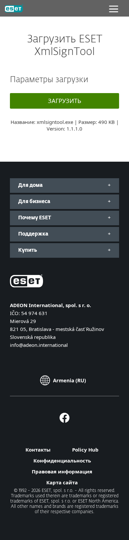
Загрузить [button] (64, 101)
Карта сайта (62, 482)
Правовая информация (62, 471)
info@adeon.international (39, 345)
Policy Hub (85, 449)
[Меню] (114, 8)
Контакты (38, 449)
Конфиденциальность (62, 460)
